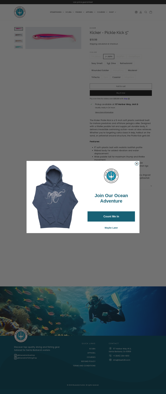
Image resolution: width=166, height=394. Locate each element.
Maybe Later (111, 228)
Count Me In (111, 216)
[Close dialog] (137, 163)
